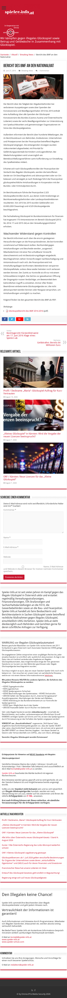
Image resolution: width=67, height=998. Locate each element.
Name (6, 537)
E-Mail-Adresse (10, 547)
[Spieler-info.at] (20, 11)
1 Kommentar (44, 71)
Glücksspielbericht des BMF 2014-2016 (26, 311)
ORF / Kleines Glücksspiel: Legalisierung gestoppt (24, 853)
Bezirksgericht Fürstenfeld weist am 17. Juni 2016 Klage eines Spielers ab (22, 334)
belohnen (49, 675)
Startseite (4, 54)
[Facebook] (35, 990)
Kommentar (9, 510)
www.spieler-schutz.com (13, 942)
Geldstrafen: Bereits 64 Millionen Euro (48, 342)
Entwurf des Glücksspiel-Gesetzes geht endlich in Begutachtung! (31, 873)
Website (7, 557)
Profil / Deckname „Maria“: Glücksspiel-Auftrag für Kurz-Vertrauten (32, 820)
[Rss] (32, 990)
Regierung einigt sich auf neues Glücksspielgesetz (24, 878)
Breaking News (27, 54)
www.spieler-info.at (10, 939)
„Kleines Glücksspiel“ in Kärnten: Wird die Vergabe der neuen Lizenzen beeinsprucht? (32, 435)
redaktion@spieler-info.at (22, 965)
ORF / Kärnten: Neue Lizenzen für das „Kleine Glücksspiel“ (28, 832)
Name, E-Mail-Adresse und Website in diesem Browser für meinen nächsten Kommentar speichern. (33, 568)
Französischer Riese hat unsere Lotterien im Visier (24, 868)
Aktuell (14, 54)
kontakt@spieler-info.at (21, 769)
